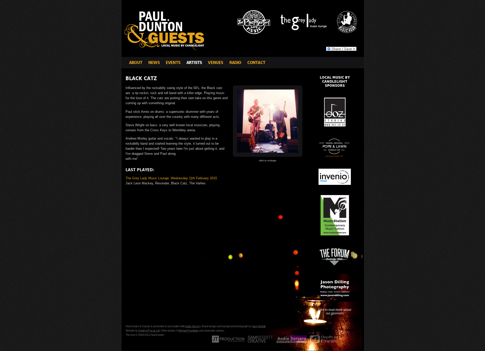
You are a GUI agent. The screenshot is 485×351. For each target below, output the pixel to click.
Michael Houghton (188, 330)
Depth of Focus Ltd (148, 330)
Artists (194, 62)
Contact (256, 62)
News (154, 62)
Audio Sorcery (192, 326)
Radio (235, 62)
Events (173, 62)
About (135, 62)
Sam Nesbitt (258, 326)
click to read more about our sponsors (334, 311)
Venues (215, 62)
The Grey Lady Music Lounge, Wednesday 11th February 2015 (171, 178)
